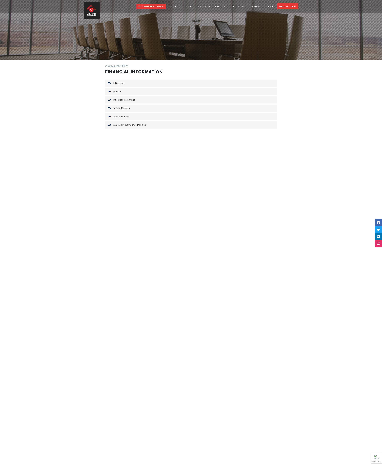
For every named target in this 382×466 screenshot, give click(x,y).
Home (173, 6)
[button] (376, 458)
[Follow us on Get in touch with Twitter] (378, 229)
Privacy (374, 461)
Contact (268, 6)
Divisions (201, 6)
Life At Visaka (238, 6)
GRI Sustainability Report (151, 6)
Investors (220, 6)
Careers (255, 6)
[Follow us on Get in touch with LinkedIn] (378, 236)
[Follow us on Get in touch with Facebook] (378, 222)
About (184, 6)
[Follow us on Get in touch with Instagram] (378, 243)
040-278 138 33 (287, 6)
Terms (379, 461)
